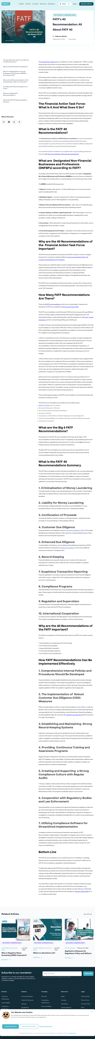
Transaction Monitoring (5, 1008)
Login (74, 4)
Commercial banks (27, 996)
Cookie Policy (72, 1033)
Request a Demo (86, 4)
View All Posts (87, 914)
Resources (43, 4)
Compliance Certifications (45, 1001)
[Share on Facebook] (19, 122)
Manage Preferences (45, 1026)
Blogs (63, 996)
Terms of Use (85, 1000)
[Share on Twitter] (14, 122)
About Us (44, 996)
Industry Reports (66, 1007)
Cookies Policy (85, 1004)
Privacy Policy (85, 996)
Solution (21, 4)
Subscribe (88, 973)
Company (35, 4)
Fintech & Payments (27, 1000)
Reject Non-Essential (29, 1026)
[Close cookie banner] (92, 1012)
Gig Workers (25, 1007)
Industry (28, 4)
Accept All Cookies (10, 1026)
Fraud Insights (5, 1002)
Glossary (64, 1000)
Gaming (23, 1004)
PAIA (82, 1007)
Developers (51, 4)
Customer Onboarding (5, 998)
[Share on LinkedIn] (9, 122)
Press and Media (46, 1006)
